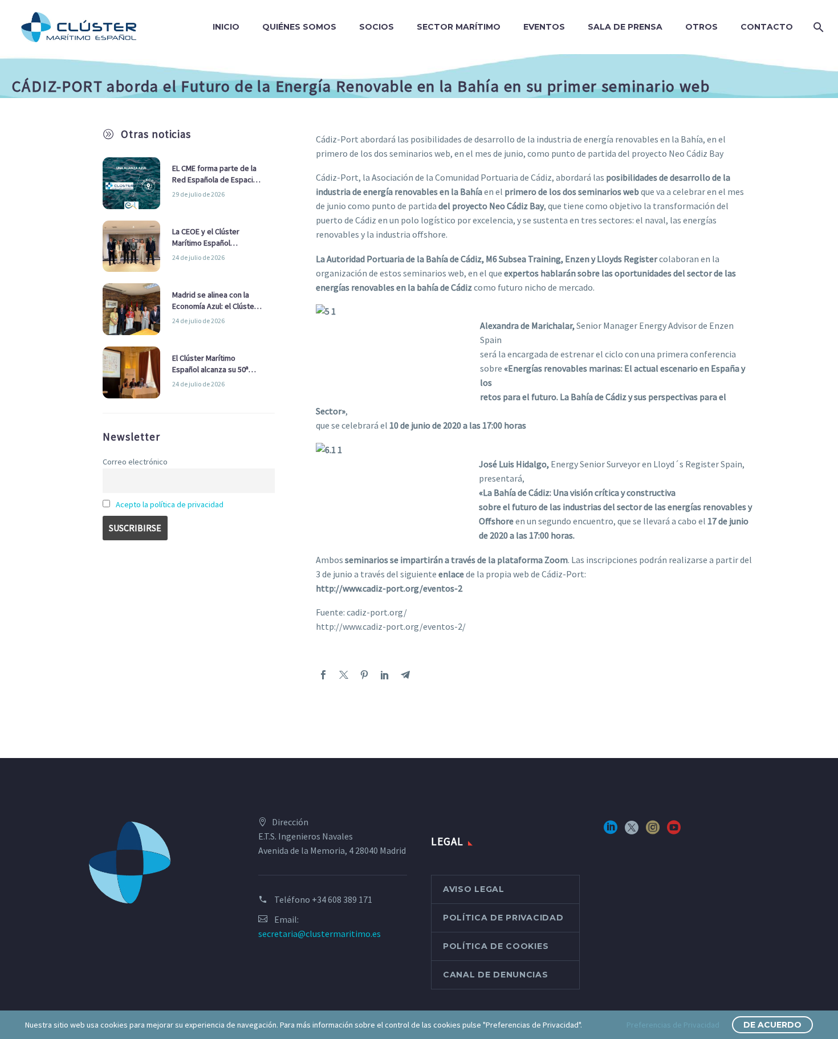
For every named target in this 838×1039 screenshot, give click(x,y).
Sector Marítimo (459, 27)
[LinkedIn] (384, 674)
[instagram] (653, 831)
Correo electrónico (135, 462)
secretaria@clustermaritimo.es (319, 933)
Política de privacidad (503, 917)
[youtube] (674, 831)
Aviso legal (474, 889)
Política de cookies (495, 946)
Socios (376, 27)
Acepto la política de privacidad (169, 504)
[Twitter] (343, 674)
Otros (701, 27)
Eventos (544, 27)
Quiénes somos (299, 27)
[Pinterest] (364, 674)
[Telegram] (405, 674)
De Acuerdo (772, 1025)
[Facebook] (323, 674)
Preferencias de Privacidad (673, 1025)
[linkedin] (610, 831)
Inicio (226, 27)
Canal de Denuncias (495, 974)
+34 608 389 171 (342, 899)
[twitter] (631, 831)
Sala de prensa (625, 27)
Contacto (767, 27)
